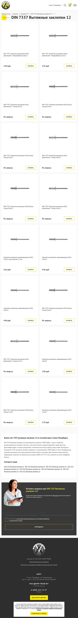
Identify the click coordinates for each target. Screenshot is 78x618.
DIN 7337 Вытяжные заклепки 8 (35, 467)
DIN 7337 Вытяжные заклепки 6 (14, 467)
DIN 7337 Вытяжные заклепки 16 (30, 469)
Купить (31, 66)
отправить (39, 527)
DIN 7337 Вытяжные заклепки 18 (51, 469)
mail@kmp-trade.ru (38, 584)
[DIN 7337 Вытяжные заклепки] (5, 17)
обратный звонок (39, 598)
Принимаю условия (39, 613)
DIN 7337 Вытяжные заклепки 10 (56, 467)
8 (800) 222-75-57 (39, 590)
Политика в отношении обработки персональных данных (39, 565)
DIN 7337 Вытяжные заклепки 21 (30, 471)
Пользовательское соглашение (39, 562)
